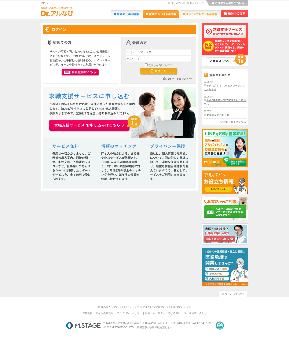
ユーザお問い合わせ (195, 313)
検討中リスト (234, 13)
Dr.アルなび (161, 14)
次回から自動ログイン (161, 65)
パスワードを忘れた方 (179, 79)
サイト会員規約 (104, 313)
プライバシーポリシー (129, 313)
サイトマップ (197, 3)
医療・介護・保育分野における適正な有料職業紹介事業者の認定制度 (220, 326)
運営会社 (87, 313)
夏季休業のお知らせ (217, 115)
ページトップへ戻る (233, 293)
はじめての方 (178, 3)
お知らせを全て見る (234, 122)
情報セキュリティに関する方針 (163, 313)
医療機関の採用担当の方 (227, 3)
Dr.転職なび (126, 14)
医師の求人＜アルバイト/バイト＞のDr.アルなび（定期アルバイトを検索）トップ (144, 307)
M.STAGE (83, 326)
